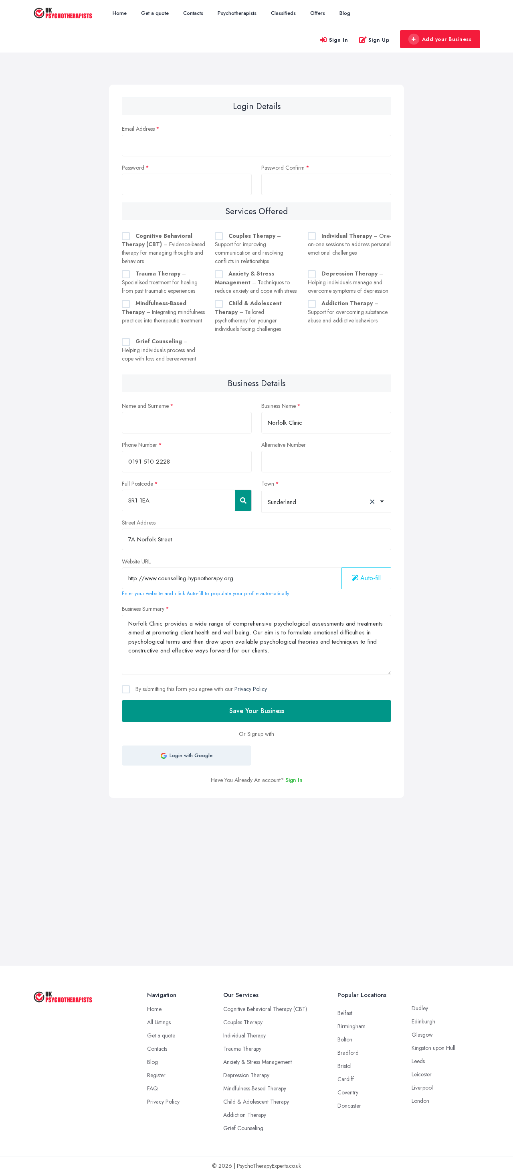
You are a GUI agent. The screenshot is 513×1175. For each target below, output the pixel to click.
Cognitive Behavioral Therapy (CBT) (265, 1009)
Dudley (420, 1008)
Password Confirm (283, 168)
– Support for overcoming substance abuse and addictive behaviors (348, 311)
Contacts (193, 13)
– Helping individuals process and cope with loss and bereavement (159, 350)
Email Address (138, 129)
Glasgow (422, 1035)
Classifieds (283, 13)
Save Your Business (256, 710)
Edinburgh (423, 1021)
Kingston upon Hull (433, 1048)
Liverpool (422, 1088)
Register (156, 1075)
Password (133, 168)
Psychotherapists (237, 13)
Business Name (278, 406)
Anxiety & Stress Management (257, 1062)
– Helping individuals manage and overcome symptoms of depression (348, 282)
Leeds (418, 1061)
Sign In (338, 40)
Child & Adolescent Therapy (256, 1102)
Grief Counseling (243, 1128)
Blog (344, 13)
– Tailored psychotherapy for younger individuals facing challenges (248, 316)
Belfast (344, 1013)
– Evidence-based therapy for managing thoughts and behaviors (163, 248)
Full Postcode (137, 484)
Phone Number (139, 445)
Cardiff (345, 1079)
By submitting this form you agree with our (200, 689)
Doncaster (349, 1106)
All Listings (159, 1022)
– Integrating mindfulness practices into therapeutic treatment (163, 311)
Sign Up (379, 40)
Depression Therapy (246, 1075)
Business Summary (143, 609)
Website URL (136, 561)
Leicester (422, 1074)
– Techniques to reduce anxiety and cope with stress (256, 282)
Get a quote (155, 13)
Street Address (139, 523)
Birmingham (351, 1026)
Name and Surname (145, 406)
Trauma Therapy (242, 1049)
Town (267, 484)
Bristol (344, 1066)
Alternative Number (283, 445)
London (420, 1101)
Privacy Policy (250, 689)
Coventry (347, 1092)
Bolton (344, 1039)
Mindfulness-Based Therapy (254, 1088)
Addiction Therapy (244, 1115)
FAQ (152, 1088)
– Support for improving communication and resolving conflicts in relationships (249, 248)
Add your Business (447, 39)
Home (120, 13)
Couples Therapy (243, 1022)
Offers (317, 13)
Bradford (348, 1053)
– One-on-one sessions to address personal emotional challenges (349, 244)
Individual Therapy (244, 1035)
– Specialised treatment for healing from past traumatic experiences (160, 282)
